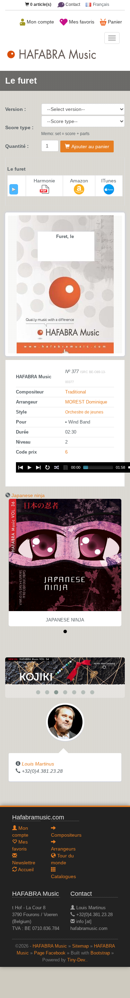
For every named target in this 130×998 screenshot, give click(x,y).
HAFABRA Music (50, 946)
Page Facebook (50, 953)
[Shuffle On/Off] (56, 467)
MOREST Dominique (86, 402)
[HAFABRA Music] (65, 671)
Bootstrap (100, 953)
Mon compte (39, 22)
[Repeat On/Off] (47, 467)
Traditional (75, 392)
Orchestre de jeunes (84, 412)
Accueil (25, 869)
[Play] (14, 189)
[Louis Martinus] (65, 721)
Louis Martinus (38, 764)
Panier (114, 22)
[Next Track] (38, 467)
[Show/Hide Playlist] (65, 467)
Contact (72, 4)
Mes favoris (81, 22)
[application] (13, 189)
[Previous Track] (20, 467)
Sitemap (80, 946)
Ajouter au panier (90, 146)
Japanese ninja (28, 495)
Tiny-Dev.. (77, 960)
